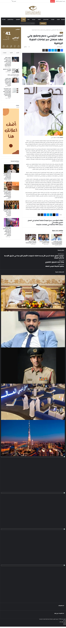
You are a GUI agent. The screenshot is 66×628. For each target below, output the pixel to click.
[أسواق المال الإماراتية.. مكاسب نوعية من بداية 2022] (33, 402)
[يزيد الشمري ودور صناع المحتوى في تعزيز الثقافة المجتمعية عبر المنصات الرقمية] (11, 168)
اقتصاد (39, 19)
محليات (58, 19)
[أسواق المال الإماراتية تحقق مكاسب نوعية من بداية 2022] (33, 546)
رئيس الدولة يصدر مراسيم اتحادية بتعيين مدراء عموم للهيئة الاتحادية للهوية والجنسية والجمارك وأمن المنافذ (7, 93)
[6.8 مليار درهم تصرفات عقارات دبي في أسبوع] (33, 438)
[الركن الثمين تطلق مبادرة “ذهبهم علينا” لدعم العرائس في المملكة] (11, 205)
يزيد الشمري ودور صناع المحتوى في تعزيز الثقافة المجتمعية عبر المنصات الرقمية (7, 176)
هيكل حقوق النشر (62, 622)
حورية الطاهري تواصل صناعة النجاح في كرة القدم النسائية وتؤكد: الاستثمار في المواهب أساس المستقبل (7, 231)
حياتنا (28, 19)
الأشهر (17, 53)
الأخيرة (11, 53)
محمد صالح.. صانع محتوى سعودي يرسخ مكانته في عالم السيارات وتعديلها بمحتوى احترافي (7, 194)
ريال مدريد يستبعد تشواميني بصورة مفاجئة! (31, 242)
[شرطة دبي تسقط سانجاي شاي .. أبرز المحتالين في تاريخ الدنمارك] (33, 365)
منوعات (52, 19)
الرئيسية (63, 19)
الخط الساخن (45, 19)
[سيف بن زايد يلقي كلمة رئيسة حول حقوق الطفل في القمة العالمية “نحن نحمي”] (33, 510)
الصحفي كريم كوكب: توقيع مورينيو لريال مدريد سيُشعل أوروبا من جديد (56, 243)
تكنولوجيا (18, 19)
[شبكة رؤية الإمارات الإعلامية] (33, 10)
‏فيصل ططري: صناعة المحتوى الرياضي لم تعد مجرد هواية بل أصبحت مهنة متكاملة (8, 82)
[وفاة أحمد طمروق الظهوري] (15, 71)
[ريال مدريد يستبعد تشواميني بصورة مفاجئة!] (30, 237)
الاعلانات (64, 624)
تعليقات (4, 53)
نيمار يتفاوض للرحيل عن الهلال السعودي (44, 242)
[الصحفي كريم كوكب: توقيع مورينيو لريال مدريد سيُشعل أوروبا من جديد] (56, 237)
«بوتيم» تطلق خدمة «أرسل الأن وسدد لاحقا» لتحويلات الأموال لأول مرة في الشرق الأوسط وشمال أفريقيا (7, 62)
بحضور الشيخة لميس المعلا (13, 75)
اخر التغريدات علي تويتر (59, 613)
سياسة (33, 19)
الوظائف (64, 623)
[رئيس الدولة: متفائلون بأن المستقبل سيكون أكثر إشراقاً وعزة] (33, 293)
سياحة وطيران (10, 19)
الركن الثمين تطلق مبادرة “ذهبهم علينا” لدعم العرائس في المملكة (7, 212)
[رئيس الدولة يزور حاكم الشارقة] (33, 583)
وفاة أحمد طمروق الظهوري (7, 69)
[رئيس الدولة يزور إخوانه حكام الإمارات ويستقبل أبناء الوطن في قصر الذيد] (33, 474)
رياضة (24, 19)
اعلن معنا (43, 23)
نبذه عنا (3, 19)
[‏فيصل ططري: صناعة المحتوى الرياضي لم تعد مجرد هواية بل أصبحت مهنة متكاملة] (15, 80)
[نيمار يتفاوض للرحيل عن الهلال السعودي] (43, 237)
